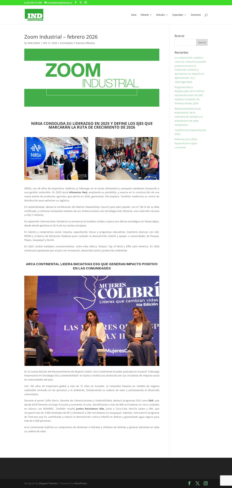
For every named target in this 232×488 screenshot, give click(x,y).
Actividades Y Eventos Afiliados (77, 43)
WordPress (80, 483)
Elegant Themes (48, 483)
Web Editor (34, 43)
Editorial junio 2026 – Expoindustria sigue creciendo (187, 143)
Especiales (177, 15)
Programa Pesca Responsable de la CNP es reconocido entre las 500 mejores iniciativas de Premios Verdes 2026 (189, 95)
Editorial (145, 15)
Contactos (196, 15)
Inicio (133, 15)
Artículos (160, 15)
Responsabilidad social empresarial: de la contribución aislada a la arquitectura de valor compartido (189, 116)
